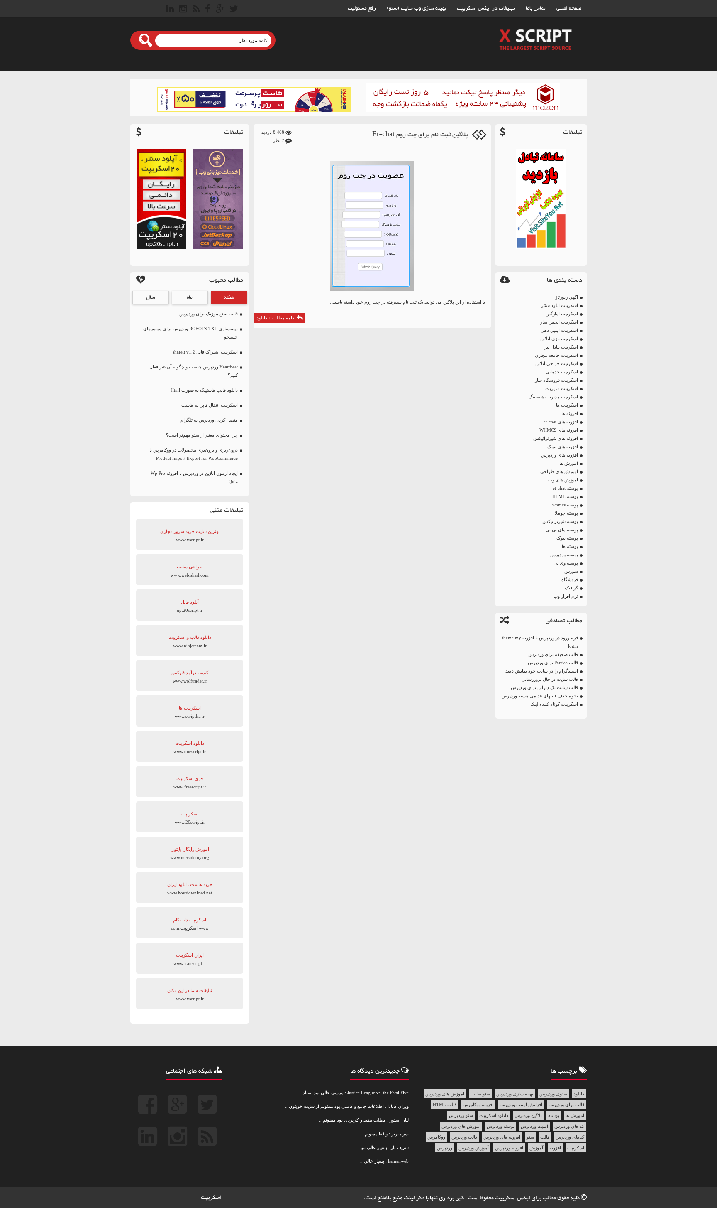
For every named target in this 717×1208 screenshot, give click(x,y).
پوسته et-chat (565, 488)
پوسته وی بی (566, 562)
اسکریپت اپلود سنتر (559, 305)
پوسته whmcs (565, 504)
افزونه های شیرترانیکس (555, 438)
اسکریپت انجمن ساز (559, 321)
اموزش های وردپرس (444, 1093)
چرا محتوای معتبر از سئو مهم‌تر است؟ (202, 434)
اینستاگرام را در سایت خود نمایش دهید (541, 670)
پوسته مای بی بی (562, 529)
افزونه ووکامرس (478, 1104)
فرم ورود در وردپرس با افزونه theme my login (540, 641)
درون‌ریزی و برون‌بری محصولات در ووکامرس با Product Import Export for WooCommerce (193, 454)
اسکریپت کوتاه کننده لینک (554, 704)
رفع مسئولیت (362, 8)
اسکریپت (575, 1147)
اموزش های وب (563, 479)
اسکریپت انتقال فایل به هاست (209, 405)
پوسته (553, 1115)
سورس (571, 571)
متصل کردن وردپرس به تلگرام (209, 419)
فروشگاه (569, 579)
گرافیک (571, 587)
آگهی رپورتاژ (566, 297)
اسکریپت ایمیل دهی (559, 330)
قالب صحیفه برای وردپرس (553, 654)
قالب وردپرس (464, 1136)
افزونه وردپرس (509, 1147)
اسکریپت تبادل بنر (561, 346)
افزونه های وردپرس (559, 454)
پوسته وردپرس (564, 554)
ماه (190, 297)
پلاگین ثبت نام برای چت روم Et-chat (420, 135)
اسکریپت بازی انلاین (559, 338)
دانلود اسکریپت (493, 1115)
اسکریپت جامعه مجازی (556, 355)
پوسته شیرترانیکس (560, 521)
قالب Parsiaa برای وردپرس (553, 662)
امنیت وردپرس (534, 1126)
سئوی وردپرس (553, 1093)
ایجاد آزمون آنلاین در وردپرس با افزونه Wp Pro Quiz (194, 477)
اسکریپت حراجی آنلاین (556, 363)
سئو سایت (480, 1093)
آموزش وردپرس (473, 1147)
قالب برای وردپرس (566, 1104)
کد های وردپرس (569, 1126)
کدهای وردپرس (570, 1136)
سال (150, 297)
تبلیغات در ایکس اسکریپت (486, 8)
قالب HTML (444, 1104)
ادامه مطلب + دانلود (276, 317)
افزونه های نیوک (562, 446)
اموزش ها (568, 463)
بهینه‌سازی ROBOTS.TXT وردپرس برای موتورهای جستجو (190, 332)
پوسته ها (570, 546)
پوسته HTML (565, 496)
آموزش (536, 1147)
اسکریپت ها (567, 405)
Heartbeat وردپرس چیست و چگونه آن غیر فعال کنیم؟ (193, 371)
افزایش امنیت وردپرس (521, 1104)
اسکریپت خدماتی (562, 371)
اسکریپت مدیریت (561, 388)
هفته (229, 297)
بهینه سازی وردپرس (514, 1093)
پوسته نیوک (567, 537)
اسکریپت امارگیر (562, 313)
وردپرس (444, 1147)
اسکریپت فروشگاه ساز (556, 380)
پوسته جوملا (566, 513)
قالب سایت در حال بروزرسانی (550, 679)
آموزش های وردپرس (460, 1126)
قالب (544, 1136)
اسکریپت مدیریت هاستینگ (553, 396)
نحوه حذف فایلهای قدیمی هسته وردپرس (540, 695)
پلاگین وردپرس (528, 1115)
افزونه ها (569, 413)
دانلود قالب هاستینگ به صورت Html (204, 390)
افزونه (555, 1147)
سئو (530, 1136)
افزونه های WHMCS (558, 429)
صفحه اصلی (568, 8)
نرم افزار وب (566, 596)
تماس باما (536, 8)
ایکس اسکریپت (513, 1198)
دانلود (578, 1093)
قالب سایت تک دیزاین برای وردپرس (544, 687)
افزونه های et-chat (561, 421)
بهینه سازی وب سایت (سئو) (416, 8)
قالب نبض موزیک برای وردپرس (208, 313)
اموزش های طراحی (559, 471)
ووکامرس (436, 1136)
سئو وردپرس (461, 1115)
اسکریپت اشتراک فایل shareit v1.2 (205, 351)
